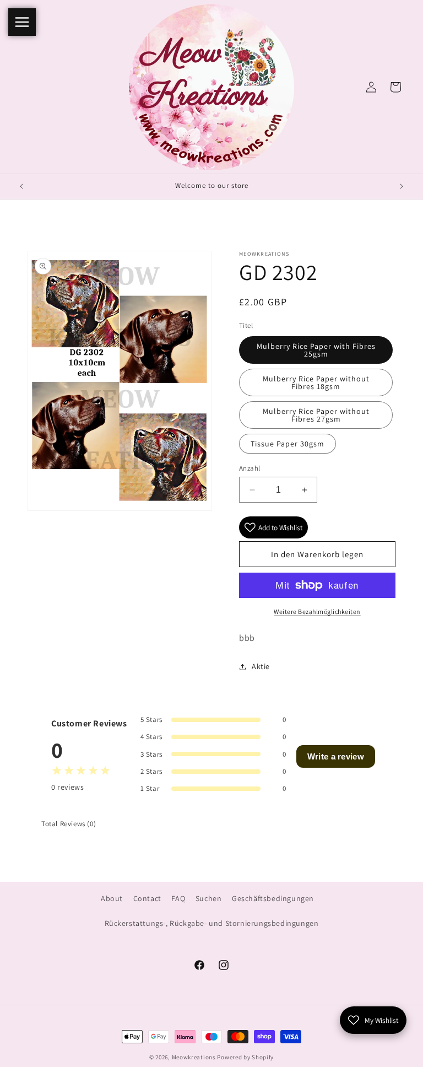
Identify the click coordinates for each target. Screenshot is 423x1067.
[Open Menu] (22, 22)
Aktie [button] (261, 666)
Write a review (335, 756)
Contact (147, 898)
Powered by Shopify (245, 1057)
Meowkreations (194, 1057)
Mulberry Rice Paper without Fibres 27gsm (316, 415)
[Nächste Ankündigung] (401, 186)
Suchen (209, 898)
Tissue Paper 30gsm (287, 444)
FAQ (178, 898)
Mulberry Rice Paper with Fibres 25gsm (316, 350)
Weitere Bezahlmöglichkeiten (317, 611)
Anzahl (249, 468)
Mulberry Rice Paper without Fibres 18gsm (316, 382)
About (112, 898)
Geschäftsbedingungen (273, 898)
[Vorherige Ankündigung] (21, 186)
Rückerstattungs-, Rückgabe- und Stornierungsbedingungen (212, 923)
